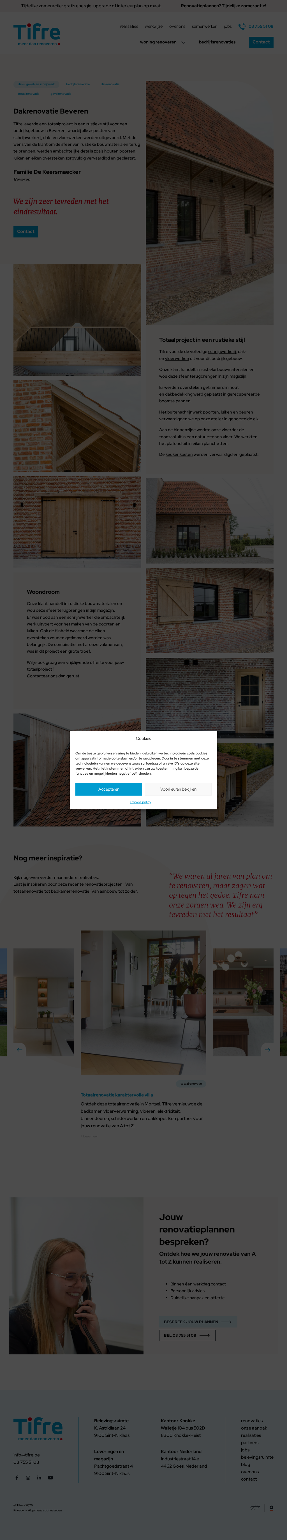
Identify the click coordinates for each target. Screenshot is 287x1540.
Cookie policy (140, 802)
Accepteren (108, 789)
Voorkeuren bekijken (178, 789)
